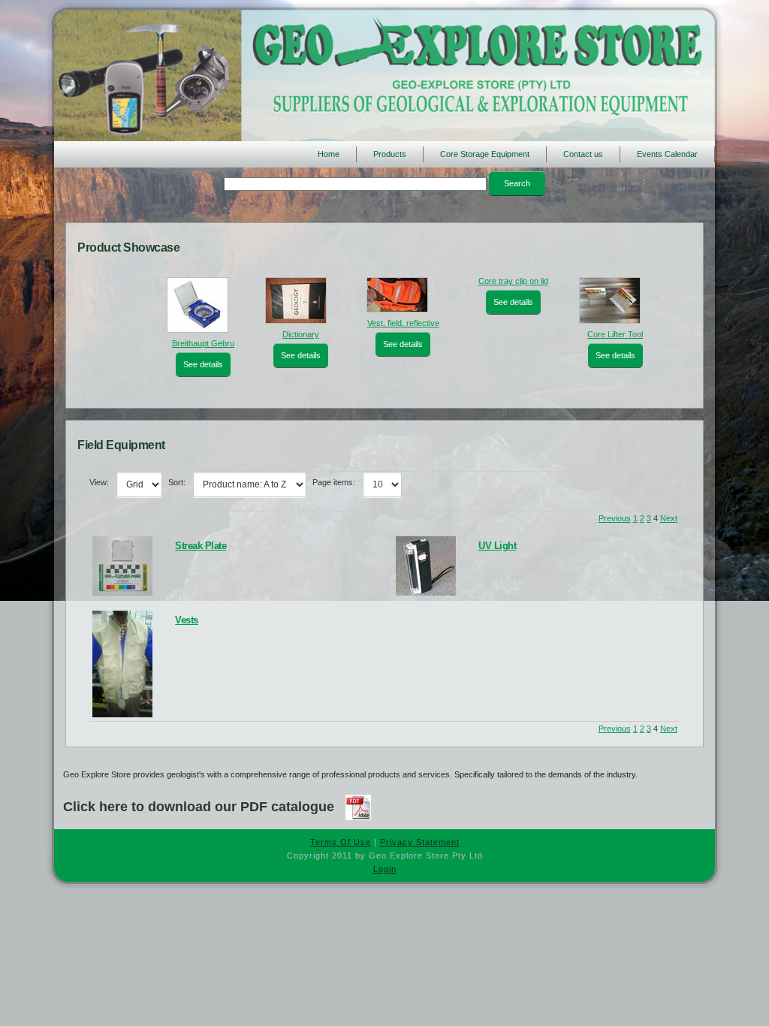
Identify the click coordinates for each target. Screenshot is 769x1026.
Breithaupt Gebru (182, 343)
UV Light (497, 545)
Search (517, 183)
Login (385, 869)
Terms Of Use (340, 841)
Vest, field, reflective (386, 322)
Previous (615, 518)
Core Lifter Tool (598, 334)
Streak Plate (200, 545)
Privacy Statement (420, 841)
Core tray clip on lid (496, 280)
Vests (186, 620)
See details (182, 364)
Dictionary (284, 334)
